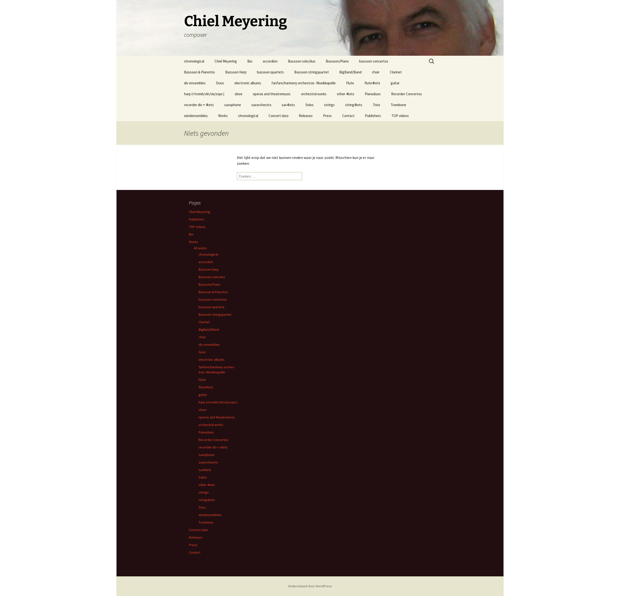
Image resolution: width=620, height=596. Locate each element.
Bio (249, 61)
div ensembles (195, 83)
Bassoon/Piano (337, 61)
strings (329, 104)
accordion (270, 61)
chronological (194, 61)
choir (376, 72)
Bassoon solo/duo (301, 61)
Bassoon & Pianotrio (199, 72)
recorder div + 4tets (199, 104)
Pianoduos (373, 94)
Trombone (398, 104)
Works (223, 115)
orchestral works (313, 94)
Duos (220, 83)
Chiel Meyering (226, 61)
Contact (348, 115)
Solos (309, 104)
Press (327, 115)
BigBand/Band (350, 72)
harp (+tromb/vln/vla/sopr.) (204, 94)
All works (200, 248)
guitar (395, 83)
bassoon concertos (373, 61)
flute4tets (372, 83)
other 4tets (345, 94)
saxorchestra (261, 104)
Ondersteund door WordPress (310, 586)
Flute (350, 83)
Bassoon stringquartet (311, 72)
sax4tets (288, 104)
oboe (238, 94)
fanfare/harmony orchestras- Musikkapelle (303, 83)
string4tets (353, 104)
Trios (376, 104)
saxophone (232, 104)
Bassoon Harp (236, 72)
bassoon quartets (270, 72)
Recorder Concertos (406, 94)
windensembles (196, 115)
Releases (306, 115)
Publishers (373, 115)
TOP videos (400, 115)
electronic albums (247, 83)
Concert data (278, 115)
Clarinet (396, 72)
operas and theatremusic (272, 94)
